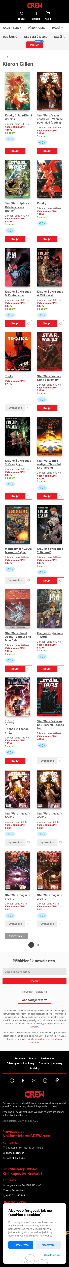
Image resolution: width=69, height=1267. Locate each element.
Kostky (41, 203)
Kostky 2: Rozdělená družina (18, 117)
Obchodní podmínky (50, 1063)
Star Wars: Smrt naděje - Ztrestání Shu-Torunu (49, 464)
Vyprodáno (15, 408)
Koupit (15, 151)
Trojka (9, 376)
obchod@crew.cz (34, 1000)
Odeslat (35, 981)
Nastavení (48, 1245)
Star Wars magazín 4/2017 (49, 815)
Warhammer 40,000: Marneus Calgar (18, 550)
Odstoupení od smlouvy (20, 1063)
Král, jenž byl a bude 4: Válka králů (50, 293)
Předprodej (36, 27)
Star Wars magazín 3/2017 (17, 896)
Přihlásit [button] (35, 19)
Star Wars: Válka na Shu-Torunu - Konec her (50, 725)
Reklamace (47, 1058)
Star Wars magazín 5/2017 (17, 815)
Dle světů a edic (35, 36)
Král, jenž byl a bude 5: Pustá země (18, 293)
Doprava (20, 1058)
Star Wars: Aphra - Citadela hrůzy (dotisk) (17, 207)
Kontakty (34, 1068)
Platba (33, 1058)
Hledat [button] (21, 19)
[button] (57, 27)
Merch (36, 43)
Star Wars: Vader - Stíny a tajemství (49, 377)
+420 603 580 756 (15, 1158)
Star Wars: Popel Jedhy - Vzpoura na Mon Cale (18, 636)
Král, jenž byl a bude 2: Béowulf (50, 550)
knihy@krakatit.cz (15, 1190)
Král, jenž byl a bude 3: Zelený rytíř (18, 462)
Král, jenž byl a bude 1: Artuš (50, 634)
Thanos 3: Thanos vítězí (16, 730)
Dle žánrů (10, 36)
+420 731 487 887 (15, 1195)
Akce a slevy (12, 27)
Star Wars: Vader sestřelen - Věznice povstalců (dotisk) (50, 119)
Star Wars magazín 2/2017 (49, 896)
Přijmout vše (21, 1245)
